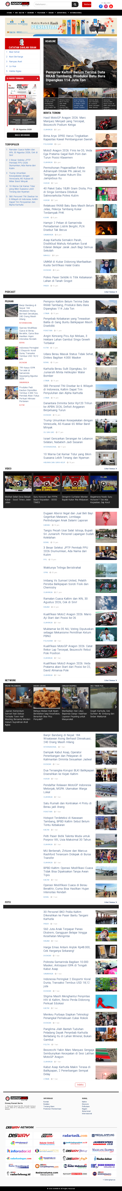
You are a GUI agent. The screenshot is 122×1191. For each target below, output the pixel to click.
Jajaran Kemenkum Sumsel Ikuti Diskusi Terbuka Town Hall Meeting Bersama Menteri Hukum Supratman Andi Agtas (17, 717)
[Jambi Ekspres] (103, 1143)
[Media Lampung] (103, 1135)
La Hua (11, 66)
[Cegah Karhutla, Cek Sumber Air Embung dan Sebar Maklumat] (103, 697)
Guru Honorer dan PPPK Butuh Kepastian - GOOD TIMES (45, 499)
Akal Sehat (12, 52)
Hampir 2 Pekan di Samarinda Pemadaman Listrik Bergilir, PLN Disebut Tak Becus (63, 226)
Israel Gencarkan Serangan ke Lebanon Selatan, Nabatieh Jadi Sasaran (68, 440)
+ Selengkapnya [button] (109, 1180)
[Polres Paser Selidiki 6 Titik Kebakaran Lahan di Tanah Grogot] (106, 282)
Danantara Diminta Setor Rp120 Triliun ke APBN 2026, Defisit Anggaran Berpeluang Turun (67, 406)
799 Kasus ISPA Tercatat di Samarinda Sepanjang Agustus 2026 (28, 373)
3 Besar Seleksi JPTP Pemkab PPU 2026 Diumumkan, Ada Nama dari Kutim (21, 164)
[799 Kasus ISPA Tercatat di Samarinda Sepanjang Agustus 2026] (11, 372)
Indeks (80, 1084)
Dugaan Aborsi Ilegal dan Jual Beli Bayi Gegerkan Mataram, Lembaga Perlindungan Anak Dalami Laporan (68, 517)
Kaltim (21, 13)
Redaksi (46, 1104)
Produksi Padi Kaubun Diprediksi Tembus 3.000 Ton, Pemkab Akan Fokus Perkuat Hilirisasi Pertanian (29, 394)
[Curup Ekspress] (47, 1166)
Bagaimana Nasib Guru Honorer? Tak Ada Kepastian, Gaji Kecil (101, 499)
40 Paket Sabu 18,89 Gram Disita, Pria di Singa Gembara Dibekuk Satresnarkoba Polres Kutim (67, 192)
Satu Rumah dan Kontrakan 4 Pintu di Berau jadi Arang (67, 805)
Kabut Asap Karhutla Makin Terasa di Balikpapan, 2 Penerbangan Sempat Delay (66, 1070)
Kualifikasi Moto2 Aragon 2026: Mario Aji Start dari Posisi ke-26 (67, 616)
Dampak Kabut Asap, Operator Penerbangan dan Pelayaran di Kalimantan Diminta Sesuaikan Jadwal (67, 756)
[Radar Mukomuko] (75, 1166)
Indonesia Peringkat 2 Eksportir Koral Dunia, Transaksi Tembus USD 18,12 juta (28, 353)
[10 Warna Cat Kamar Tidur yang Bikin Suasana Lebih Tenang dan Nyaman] (106, 458)
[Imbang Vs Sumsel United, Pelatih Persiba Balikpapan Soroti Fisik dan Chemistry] (106, 586)
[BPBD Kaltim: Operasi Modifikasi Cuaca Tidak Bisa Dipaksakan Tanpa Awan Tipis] (106, 873)
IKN (16, 13)
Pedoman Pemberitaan (52, 1109)
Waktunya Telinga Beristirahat (62, 568)
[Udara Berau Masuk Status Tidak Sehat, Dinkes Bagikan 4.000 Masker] (106, 358)
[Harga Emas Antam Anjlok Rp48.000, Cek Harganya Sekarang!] (106, 952)
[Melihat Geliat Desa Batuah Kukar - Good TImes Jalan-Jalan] (18, 483)
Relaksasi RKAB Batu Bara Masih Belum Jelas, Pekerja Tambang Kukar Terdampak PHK (68, 209)
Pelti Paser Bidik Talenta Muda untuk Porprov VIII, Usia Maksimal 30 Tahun (67, 838)
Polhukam (41, 13)
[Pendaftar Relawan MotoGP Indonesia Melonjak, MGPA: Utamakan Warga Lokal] (106, 790)
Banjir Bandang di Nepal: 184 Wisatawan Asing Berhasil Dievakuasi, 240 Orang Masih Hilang (28, 312)
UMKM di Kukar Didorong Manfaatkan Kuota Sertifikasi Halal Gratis (67, 263)
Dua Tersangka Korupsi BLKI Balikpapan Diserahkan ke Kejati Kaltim (68, 772)
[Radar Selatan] (103, 1173)
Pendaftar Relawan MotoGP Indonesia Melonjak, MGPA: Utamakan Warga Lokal (67, 788)
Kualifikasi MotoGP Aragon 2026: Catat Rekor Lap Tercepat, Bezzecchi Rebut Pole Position (67, 649)
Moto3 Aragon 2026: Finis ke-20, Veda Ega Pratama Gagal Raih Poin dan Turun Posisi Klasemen (67, 154)
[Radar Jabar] (103, 1158)
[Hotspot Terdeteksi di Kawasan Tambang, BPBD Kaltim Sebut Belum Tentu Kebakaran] (106, 823)
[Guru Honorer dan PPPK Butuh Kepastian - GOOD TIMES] (46, 483)
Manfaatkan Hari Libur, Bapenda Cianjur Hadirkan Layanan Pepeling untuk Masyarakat (74, 715)
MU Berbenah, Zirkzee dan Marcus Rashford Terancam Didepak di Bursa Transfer (67, 854)
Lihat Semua (110, 292)
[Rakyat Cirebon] (47, 1143)
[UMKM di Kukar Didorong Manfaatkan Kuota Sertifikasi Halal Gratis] (106, 266)
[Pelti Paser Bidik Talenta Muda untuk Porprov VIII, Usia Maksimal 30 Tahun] (106, 840)
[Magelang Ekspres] (103, 1150)
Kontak (46, 1102)
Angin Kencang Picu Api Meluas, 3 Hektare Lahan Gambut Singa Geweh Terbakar (66, 339)
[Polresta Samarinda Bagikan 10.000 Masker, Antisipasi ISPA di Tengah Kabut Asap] (106, 967)
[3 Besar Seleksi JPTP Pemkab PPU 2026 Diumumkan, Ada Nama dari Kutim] (106, 553)
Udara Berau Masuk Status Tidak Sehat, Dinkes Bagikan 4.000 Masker (68, 356)
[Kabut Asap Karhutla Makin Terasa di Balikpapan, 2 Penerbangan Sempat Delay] (106, 1072)
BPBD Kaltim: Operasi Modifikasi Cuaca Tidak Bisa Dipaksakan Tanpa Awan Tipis (68, 871)
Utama (9, 13)
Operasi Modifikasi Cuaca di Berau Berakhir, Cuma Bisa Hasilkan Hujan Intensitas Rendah (28, 333)
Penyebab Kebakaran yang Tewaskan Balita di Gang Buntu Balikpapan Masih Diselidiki (68, 322)
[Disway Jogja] (75, 1158)
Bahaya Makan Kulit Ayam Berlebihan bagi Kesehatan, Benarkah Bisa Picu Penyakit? (46, 715)
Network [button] (87, 4)
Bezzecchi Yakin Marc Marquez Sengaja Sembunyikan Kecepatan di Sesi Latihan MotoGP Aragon (68, 1053)
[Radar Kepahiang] (19, 1166)
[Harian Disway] (47, 1135)
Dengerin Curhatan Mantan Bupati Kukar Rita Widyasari (75, 498)
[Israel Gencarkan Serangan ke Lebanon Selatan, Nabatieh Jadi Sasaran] (106, 443)
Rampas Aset (14, 61)
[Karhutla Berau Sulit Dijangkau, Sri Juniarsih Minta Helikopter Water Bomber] (106, 374)
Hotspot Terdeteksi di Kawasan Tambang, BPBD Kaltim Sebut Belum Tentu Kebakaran (66, 821)
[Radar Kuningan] (19, 1158)
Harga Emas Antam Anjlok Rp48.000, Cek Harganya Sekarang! (66, 949)
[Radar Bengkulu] (103, 1166)
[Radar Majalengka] (47, 1158)
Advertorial (62, 13)
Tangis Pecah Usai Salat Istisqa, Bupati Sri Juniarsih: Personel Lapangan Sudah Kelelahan (68, 534)
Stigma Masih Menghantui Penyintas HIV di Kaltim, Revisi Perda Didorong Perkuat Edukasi (66, 1000)
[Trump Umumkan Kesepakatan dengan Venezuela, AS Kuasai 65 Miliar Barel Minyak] (106, 426)
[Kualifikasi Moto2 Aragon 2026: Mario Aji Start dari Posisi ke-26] (106, 619)
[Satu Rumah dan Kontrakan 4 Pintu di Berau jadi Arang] (106, 808)
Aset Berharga (14, 56)
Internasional (76, 13)
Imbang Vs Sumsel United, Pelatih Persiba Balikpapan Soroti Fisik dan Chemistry (65, 584)
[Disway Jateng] (75, 1150)
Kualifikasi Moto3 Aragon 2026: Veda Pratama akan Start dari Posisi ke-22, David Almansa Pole (67, 667)
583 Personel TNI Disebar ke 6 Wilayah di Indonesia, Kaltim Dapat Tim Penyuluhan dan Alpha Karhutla (22, 200)
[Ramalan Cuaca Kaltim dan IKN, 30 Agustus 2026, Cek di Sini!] (106, 603)
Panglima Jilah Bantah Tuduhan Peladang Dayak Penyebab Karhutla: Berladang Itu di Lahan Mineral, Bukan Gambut (67, 1034)
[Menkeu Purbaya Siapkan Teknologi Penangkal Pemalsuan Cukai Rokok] (106, 1019)
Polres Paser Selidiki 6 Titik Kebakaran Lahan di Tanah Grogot (67, 279)
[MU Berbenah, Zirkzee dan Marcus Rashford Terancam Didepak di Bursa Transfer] (106, 856)
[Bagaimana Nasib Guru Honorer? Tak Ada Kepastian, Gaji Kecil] (103, 483)
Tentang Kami (48, 1106)
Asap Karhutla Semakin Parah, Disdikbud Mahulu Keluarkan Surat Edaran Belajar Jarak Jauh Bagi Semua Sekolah (68, 245)
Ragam (51, 13)
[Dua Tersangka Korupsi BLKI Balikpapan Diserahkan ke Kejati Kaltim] (106, 775)
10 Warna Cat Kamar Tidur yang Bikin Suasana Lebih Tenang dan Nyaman (20, 189)
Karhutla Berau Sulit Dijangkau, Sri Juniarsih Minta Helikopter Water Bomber (65, 372)
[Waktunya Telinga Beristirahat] (106, 570)
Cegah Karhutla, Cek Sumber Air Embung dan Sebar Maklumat (102, 713)
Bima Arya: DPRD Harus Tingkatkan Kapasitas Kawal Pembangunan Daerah (68, 138)
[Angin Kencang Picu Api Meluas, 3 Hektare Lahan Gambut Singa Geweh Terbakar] (106, 341)
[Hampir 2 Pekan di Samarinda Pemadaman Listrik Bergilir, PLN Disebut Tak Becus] (106, 228)
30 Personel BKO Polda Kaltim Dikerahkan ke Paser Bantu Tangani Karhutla (65, 915)
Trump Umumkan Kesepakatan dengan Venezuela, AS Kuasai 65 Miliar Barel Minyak (19, 177)
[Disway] (19, 1135)
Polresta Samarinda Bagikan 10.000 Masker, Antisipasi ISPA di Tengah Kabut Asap (65, 965)
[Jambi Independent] (75, 1143)
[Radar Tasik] (75, 1135)
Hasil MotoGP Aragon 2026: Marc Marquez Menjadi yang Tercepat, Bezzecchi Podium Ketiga (64, 121)
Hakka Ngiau (13, 71)
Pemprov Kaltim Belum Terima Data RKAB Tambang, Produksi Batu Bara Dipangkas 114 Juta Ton (66, 305)
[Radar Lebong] (19, 1173)
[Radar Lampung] (47, 1150)
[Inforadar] (19, 1150)
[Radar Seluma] (47, 1173)
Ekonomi (30, 13)
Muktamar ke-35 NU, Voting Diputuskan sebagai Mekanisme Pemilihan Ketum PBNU (68, 632)
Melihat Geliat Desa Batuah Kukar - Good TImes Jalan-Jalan (18, 499)
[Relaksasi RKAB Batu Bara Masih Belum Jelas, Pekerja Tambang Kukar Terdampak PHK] (106, 211)
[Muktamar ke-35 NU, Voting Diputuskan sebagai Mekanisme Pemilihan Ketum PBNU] (106, 634)
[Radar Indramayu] (19, 1143)
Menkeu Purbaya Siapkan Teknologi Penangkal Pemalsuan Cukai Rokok (66, 1016)
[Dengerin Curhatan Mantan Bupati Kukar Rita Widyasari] (75, 483)
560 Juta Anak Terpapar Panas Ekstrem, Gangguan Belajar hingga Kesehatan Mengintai (65, 932)
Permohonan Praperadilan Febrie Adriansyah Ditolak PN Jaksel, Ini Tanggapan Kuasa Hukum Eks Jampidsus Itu (64, 173)
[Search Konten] (75, 4)
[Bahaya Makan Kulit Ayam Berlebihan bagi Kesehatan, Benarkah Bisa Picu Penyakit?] (46, 697)
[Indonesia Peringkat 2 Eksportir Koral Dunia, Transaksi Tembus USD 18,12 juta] (11, 353)
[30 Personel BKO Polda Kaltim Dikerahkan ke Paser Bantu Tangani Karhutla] (106, 917)
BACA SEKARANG (22, 135)
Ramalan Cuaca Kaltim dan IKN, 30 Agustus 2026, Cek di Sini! (21, 152)
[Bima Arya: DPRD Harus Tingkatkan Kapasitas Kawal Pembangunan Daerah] (106, 140)
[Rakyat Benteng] (75, 1173)
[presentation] (115, 706)
